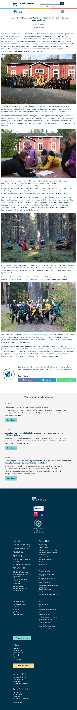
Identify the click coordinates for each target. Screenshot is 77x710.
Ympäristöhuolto (18, 586)
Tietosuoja (16, 655)
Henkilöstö (16, 648)
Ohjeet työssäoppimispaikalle (48, 585)
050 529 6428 (23, 683)
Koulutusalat (19, 568)
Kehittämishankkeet (19, 604)
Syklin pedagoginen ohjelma (47, 617)
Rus (53, 6)
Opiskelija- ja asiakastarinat (47, 609)
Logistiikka (16, 577)
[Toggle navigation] (62, 11)
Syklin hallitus (17, 650)
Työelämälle (44, 571)
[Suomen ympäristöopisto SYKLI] (17, 11)
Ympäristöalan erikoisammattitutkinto (20, 556)
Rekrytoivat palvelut (44, 582)
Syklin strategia (43, 614)
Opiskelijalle (44, 541)
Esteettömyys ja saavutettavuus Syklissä (46, 625)
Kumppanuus (17, 607)
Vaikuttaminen (20, 601)
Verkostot (16, 609)
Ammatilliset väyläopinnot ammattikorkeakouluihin (21, 547)
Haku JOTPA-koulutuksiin (21, 562)
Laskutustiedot (18, 653)
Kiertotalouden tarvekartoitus (48, 594)
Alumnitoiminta (18, 614)
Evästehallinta (17, 702)
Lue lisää (11, 420)
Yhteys (16, 645)
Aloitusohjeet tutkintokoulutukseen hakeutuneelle (45, 545)
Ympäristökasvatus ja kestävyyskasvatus (20, 589)
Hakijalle (17, 541)
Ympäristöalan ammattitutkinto (18, 552)
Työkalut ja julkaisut (19, 612)
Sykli (40, 601)
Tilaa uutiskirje (23, 666)
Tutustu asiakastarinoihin (47, 592)
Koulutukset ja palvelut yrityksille (46, 575)
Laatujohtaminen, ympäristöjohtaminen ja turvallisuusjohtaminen (21, 572)
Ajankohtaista (43, 604)
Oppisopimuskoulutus (45, 557)
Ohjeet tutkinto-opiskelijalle (47, 550)
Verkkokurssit (43, 564)
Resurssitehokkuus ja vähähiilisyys (20, 580)
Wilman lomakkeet (44, 559)
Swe (47, 6)
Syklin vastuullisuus (45, 619)
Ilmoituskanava (18, 659)
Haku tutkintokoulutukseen (22, 544)
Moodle (40, 562)
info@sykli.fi (17, 681)
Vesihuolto (16, 583)
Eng (41, 6)
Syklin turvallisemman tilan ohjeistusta (37, 335)
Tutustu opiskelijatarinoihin (22, 564)
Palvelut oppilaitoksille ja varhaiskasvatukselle (46, 579)
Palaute (15, 657)
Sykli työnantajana (44, 622)
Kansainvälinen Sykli (45, 629)
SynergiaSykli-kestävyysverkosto (44, 588)
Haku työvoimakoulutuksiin (22, 559)
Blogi (40, 607)
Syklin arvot (42, 612)
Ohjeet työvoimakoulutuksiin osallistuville (48, 553)
